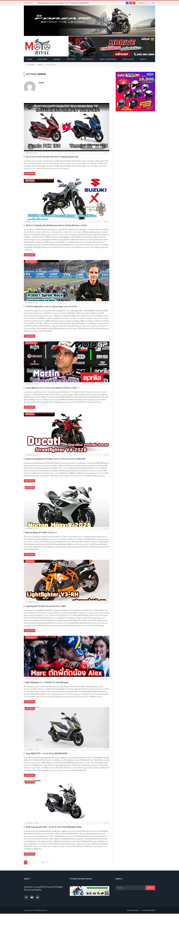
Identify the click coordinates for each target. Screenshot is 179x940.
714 (43, 862)
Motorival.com (42, 910)
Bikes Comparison (108, 59)
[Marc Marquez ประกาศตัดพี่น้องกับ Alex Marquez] (66, 656)
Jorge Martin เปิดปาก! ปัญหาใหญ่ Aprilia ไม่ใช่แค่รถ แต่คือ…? (52, 387)
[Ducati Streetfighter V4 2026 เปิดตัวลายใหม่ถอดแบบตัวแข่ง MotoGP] (66, 432)
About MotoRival (133, 910)
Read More (29, 174)
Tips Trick (70, 59)
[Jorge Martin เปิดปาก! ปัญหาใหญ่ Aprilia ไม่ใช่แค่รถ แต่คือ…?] (66, 361)
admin (41, 82)
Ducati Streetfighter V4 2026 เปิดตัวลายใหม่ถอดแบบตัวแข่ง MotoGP (55, 459)
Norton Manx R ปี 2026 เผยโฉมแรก (41, 532)
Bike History (128, 59)
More (142, 59)
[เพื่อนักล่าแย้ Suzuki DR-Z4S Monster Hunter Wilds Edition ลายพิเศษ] (66, 199)
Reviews (56, 59)
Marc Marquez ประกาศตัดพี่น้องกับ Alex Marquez (47, 682)
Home (29, 59)
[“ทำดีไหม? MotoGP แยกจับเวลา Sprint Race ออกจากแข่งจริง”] (66, 280)
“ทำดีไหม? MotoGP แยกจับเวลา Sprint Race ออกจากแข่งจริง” (51, 306)
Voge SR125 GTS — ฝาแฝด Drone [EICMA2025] (46, 753)
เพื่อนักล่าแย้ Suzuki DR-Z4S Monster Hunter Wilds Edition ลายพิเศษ (56, 225)
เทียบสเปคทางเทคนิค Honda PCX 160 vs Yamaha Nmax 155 (52, 156)
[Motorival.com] (38, 46)
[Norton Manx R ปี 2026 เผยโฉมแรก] (66, 506)
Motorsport (88, 59)
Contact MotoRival (148, 910)
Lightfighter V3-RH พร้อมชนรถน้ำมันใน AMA (46, 606)
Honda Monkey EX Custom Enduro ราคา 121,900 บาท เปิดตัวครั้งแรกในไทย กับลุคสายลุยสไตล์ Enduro (64, 3)
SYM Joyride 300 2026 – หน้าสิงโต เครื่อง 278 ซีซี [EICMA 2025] (53, 827)
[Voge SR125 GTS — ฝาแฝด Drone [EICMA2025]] (66, 727)
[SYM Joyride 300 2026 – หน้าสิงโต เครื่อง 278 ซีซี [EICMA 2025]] (66, 801)
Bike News (42, 59)
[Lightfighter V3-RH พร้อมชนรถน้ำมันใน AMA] (66, 580)
